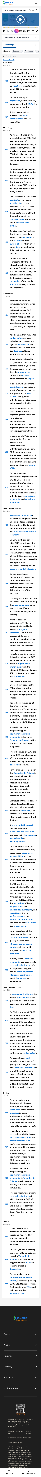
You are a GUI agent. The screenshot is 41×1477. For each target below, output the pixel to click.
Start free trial (20, 756)
